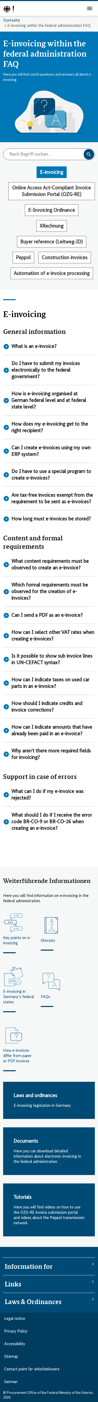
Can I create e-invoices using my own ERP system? (51, 451)
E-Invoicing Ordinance (51, 210)
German (11, 1382)
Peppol (23, 257)
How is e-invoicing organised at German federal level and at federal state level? (48, 400)
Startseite (11, 20)
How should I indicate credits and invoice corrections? (46, 707)
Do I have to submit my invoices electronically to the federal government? (45, 370)
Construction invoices (65, 257)
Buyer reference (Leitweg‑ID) (51, 242)
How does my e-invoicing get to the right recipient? (49, 427)
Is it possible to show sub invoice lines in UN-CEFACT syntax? (52, 659)
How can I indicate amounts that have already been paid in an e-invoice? (51, 730)
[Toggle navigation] (89, 8)
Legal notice (14, 1319)
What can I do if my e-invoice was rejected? (47, 795)
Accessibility (14, 1344)
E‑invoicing (51, 172)
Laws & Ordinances (33, 1301)
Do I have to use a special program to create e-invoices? (51, 475)
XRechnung (52, 226)
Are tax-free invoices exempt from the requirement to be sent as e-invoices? (52, 498)
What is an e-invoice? (34, 346)
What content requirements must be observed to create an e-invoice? (50, 565)
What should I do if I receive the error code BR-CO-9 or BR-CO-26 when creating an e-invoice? (51, 821)
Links (13, 1284)
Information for (29, 1266)
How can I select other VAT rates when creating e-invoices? (52, 636)
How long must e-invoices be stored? (51, 519)
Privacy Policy (15, 1331)
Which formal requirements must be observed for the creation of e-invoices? (49, 591)
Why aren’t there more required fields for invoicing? (51, 754)
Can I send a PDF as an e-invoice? (47, 615)
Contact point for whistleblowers (32, 1369)
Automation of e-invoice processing (52, 273)
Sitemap (11, 1357)
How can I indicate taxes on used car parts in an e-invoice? (50, 683)
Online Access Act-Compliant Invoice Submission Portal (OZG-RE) (51, 191)
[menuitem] (8, 1399)
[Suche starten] (89, 154)
